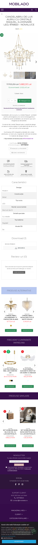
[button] (19, 538)
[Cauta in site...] (36, 10)
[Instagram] (22, 484)
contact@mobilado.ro (20, 500)
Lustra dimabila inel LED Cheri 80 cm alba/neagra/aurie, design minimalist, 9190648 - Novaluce (10, 371)
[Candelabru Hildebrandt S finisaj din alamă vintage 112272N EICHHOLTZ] (11, 305)
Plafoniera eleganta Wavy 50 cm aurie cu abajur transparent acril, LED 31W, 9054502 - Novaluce (28, 371)
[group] (19, 52)
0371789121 (20, 498)
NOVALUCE (10, 367)
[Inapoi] (1, 14)
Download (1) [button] (19, 238)
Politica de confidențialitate (8, 536)
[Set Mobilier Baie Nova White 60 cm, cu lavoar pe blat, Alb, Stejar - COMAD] (28, 415)
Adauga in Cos (25, 101)
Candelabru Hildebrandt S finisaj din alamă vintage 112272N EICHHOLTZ (11, 317)
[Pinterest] (19, 484)
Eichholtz (10, 314)
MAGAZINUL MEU (18, 510)
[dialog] (19, 533)
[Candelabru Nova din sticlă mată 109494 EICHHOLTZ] (27, 305)
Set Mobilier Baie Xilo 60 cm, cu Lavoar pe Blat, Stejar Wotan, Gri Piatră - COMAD (10, 432)
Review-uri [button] (19, 256)
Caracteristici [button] (19, 182)
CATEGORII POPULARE (18, 518)
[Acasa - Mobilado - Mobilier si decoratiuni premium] (19, 4)
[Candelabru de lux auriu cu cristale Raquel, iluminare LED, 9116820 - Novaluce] (19, 52)
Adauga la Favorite (18, 148)
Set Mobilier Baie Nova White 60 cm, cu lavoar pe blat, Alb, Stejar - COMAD (28, 432)
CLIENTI (18, 514)
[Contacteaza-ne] (27, 10)
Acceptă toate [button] (18, 541)
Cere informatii (19, 152)
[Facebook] (15, 484)
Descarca (21, 248)
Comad (10, 428)
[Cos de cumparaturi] (32, 10)
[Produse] (2, 10)
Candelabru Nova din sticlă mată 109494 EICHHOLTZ (27, 317)
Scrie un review (19, 272)
